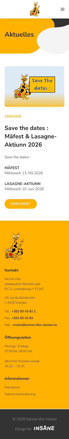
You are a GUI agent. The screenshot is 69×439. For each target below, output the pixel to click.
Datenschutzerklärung (20, 394)
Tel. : (20, 311)
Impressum (12, 387)
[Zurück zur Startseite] (34, 9)
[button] (62, 9)
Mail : (31, 325)
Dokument (21, 204)
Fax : (19, 318)
